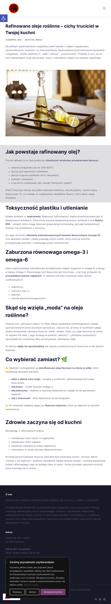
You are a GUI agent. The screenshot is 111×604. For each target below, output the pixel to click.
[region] (37, 577)
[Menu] (104, 8)
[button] (4, 18)
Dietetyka (29, 40)
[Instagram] (100, 599)
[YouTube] (104, 599)
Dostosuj (17, 592)
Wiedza (38, 40)
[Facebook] (96, 599)
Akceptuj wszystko (53, 592)
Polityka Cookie (31, 584)
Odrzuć (32, 592)
